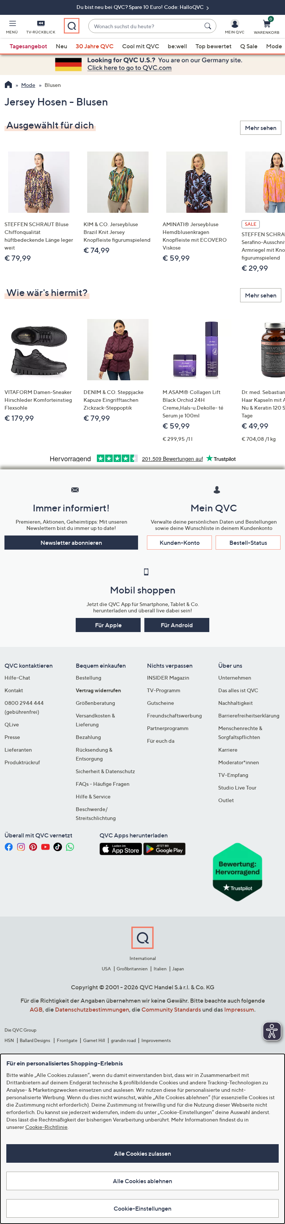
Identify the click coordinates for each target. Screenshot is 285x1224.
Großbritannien (132, 968)
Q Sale (249, 46)
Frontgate (67, 1040)
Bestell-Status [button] (248, 542)
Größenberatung (95, 703)
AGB (36, 1009)
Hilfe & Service (93, 796)
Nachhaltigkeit (235, 703)
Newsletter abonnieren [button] (71, 542)
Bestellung (88, 677)
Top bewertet (214, 46)
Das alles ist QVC (238, 690)
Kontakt (13, 690)
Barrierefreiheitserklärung (248, 715)
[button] (12, 28)
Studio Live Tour (237, 787)
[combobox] (145, 26)
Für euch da (160, 741)
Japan (178, 968)
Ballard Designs (35, 1040)
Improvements (156, 1040)
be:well (177, 46)
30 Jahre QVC (95, 46)
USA (106, 968)
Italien (160, 968)
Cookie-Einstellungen (142, 1208)
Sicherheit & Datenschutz (105, 771)
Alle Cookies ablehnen (142, 1181)
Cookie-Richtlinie (46, 1127)
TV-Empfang (233, 775)
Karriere (228, 749)
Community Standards (171, 1009)
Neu (61, 46)
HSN (9, 1040)
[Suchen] (209, 26)
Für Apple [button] (108, 625)
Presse (12, 737)
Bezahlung (88, 737)
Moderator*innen (238, 762)
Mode (274, 46)
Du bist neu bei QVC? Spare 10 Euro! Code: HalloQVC (140, 7)
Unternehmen (234, 677)
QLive (11, 724)
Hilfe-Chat (17, 677)
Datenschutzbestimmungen (92, 1009)
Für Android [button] (177, 625)
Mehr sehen (260, 127)
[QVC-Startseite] (8, 85)
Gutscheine (160, 703)
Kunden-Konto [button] (180, 542)
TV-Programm (163, 690)
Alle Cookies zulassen (142, 1153)
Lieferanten (18, 749)
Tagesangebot (28, 46)
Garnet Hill (94, 1040)
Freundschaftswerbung (174, 715)
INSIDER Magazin (168, 677)
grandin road (123, 1040)
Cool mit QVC (140, 46)
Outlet (226, 800)
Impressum (239, 1009)
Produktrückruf (22, 762)
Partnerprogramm (168, 728)
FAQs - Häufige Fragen (103, 784)
